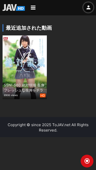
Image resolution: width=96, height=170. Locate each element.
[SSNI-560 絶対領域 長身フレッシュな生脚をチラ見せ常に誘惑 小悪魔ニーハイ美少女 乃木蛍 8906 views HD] (25, 66)
